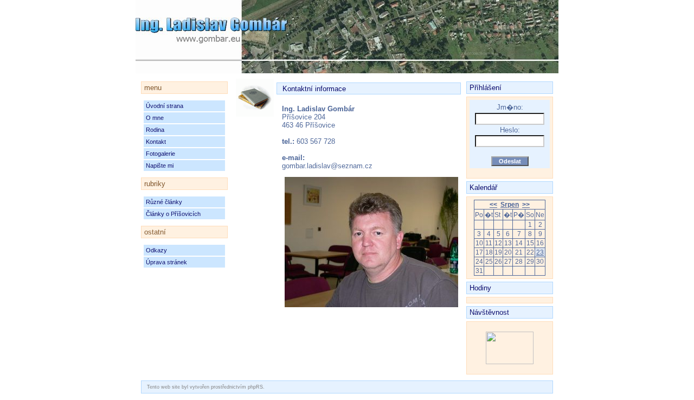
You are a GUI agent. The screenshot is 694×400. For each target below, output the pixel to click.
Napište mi (160, 165)
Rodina (155, 129)
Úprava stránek (166, 262)
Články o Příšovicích (173, 214)
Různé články (164, 202)
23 (540, 252)
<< (493, 204)
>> (526, 204)
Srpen (509, 204)
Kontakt (156, 141)
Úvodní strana (164, 106)
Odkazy (156, 250)
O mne (155, 118)
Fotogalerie (160, 153)
